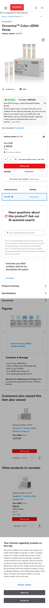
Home (4, 16)
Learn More (16, 122)
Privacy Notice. (15, 254)
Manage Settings (24, 585)
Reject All (24, 593)
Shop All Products (14, 16)
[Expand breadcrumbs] (41, 16)
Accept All (24, 600)
